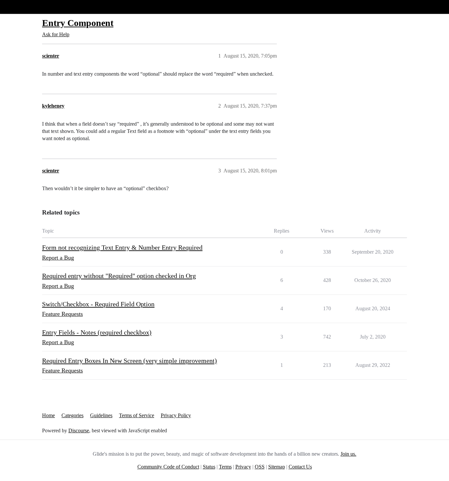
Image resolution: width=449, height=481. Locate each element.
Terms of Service (136, 415)
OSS (260, 466)
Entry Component (77, 23)
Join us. (348, 454)
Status (209, 466)
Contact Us (300, 466)
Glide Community (22, 7)
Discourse (78, 430)
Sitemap (276, 466)
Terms (225, 466)
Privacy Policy (176, 415)
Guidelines (101, 415)
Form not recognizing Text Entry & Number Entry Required (122, 247)
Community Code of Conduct (168, 466)
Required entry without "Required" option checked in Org (119, 275)
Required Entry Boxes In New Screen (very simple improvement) (129, 360)
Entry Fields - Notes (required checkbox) (97, 332)
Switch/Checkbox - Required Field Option (98, 304)
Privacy (243, 466)
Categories (72, 415)
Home (48, 415)
